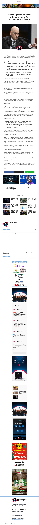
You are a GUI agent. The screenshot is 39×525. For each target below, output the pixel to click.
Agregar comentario (20, 21)
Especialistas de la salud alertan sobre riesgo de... (22, 392)
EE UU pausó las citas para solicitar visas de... (14, 205)
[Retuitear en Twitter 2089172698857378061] (16, 349)
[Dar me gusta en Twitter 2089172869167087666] (17, 317)
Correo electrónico (18, 247)
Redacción (27, 21)
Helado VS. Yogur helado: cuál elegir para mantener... (22, 388)
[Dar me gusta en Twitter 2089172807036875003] (17, 328)
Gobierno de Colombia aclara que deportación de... (32, 212)
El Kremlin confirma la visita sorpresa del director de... (14, 211)
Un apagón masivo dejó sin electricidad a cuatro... (14, 200)
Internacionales (19, 12)
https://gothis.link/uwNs (17, 326)
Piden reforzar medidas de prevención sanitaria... (22, 398)
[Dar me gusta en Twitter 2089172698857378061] (17, 349)
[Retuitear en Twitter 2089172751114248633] (16, 338)
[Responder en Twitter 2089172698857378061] (14, 349)
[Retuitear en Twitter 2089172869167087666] (16, 317)
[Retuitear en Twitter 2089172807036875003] (16, 328)
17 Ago (24, 309)
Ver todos (6, 229)
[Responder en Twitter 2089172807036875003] (14, 328)
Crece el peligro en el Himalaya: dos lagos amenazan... (32, 199)
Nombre (5, 247)
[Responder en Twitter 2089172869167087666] (14, 317)
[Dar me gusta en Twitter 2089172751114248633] (17, 338)
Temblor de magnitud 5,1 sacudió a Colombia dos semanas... (32, 206)
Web (26, 247)
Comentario (5, 236)
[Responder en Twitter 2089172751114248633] (14, 338)
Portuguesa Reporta (18, 309)
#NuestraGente (15, 312)
